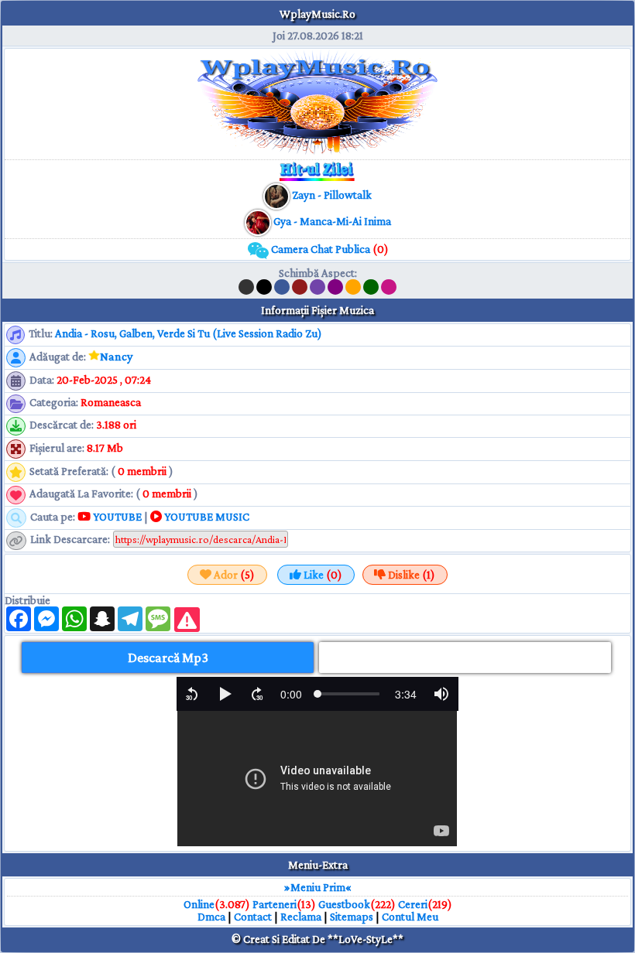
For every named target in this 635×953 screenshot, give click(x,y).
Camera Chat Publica (329, 249)
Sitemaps (351, 916)
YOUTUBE (116, 517)
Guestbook (344, 904)
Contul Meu (410, 916)
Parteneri (274, 904)
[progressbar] (291, 694)
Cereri (412, 904)
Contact (253, 916)
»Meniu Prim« (318, 887)
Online (199, 904)
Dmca (211, 916)
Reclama (300, 916)
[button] (192, 694)
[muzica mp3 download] (259, 221)
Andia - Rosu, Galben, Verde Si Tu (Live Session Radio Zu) (188, 333)
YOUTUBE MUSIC (205, 517)
